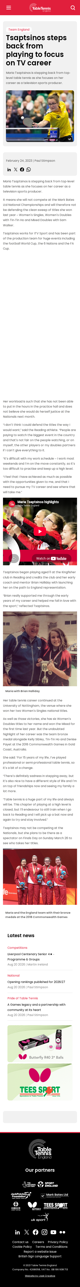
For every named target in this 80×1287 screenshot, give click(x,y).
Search (73, 8)
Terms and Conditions (52, 1247)
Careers (38, 1242)
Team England (18, 29)
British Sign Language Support (40, 1256)
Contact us (20, 1242)
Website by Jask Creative (40, 1275)
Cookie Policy (22, 1247)
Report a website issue (40, 1251)
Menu (8, 7)
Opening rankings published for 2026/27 (36, 982)
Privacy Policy (58, 1242)
